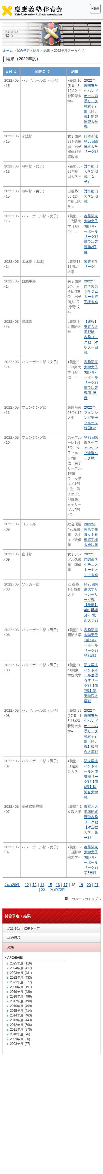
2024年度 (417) (21, 968)
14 (42, 885)
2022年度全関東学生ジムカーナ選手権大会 (91, 291)
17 (66, 885)
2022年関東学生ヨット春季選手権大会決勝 (91, 534)
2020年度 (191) (21, 987)
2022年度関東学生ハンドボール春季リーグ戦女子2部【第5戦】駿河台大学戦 (91, 731)
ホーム (8, 51)
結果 (47, 51)
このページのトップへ (84, 899)
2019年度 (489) (21, 992)
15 (50, 885)
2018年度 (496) (21, 996)
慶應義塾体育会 (32, 10)
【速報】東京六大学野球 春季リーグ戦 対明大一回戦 (91, 337)
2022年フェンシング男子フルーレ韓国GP (91, 417)
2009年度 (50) (20, 1039)
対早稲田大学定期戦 (91, 196)
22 (43, 889)
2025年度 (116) (21, 963)
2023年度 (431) (21, 973)
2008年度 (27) (20, 1044)
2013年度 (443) (21, 1020)
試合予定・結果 (28, 51)
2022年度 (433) (21, 977)
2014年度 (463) (21, 1015)
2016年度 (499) (21, 1006)
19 (81, 885)
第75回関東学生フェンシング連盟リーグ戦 (91, 447)
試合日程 (14, 938)
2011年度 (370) (21, 1029)
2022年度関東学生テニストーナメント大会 (91, 564)
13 (34, 885)
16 (58, 885)
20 (89, 885)
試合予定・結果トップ (24, 928)
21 (96, 885)
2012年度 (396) (21, 1025)
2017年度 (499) (21, 1001)
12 (27, 885)
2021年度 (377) (21, 982)
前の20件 (12, 885)
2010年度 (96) (20, 1034)
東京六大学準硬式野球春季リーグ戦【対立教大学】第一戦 (91, 821)
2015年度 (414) (21, 1011)
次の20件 (58, 889)
